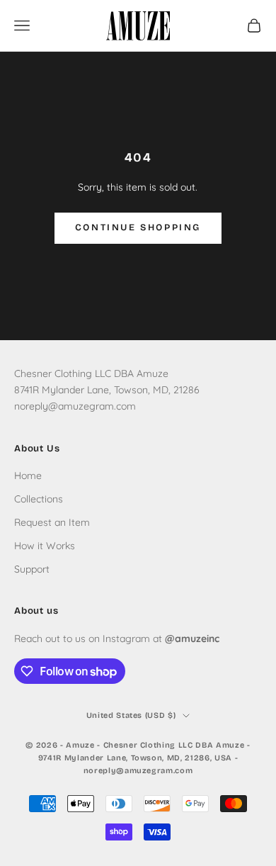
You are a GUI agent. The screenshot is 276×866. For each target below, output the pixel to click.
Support (32, 569)
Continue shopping (138, 227)
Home (28, 475)
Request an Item (52, 522)
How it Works (44, 545)
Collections (38, 499)
